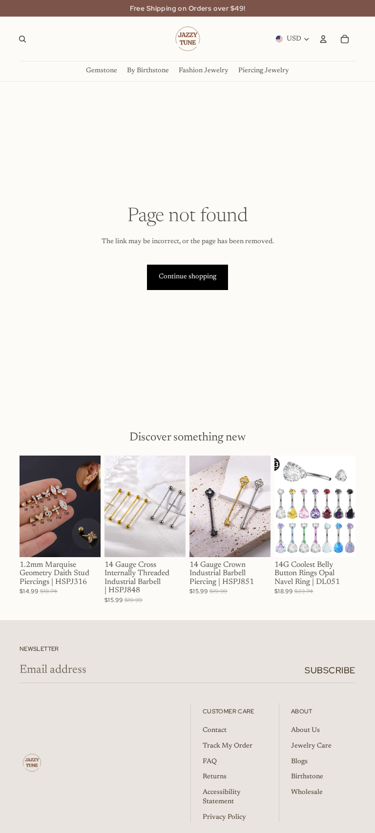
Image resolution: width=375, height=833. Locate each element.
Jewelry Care (311, 746)
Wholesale (307, 792)
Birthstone (307, 776)
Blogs (299, 761)
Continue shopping (187, 276)
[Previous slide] (30, 506)
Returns (215, 776)
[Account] (323, 39)
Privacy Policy (224, 817)
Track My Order (227, 746)
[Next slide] (90, 506)
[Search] (22, 39)
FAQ (210, 761)
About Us (305, 730)
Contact (215, 730)
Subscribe (330, 670)
